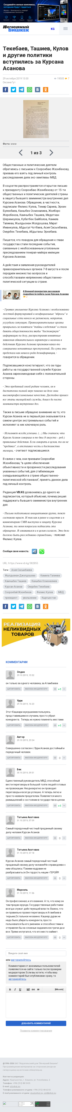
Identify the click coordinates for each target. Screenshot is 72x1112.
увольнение (30, 597)
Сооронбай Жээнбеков (18, 592)
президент (11, 597)
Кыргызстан (49, 597)
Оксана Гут (9, 82)
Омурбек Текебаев (38, 586)
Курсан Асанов (13, 586)
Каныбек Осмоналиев (44, 581)
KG (53, 29)
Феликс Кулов (45, 592)
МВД (61, 592)
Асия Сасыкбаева (21, 570)
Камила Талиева (50, 575)
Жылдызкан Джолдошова (20, 575)
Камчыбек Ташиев (15, 581)
